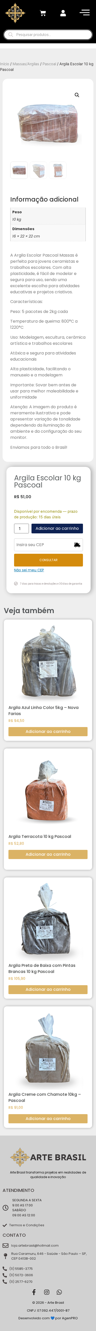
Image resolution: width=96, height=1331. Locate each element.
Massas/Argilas (26, 64)
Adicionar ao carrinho (57, 528)
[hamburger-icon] (83, 13)
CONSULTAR (48, 560)
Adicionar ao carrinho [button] (48, 731)
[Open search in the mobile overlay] (48, 35)
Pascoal (49, 64)
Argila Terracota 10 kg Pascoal (39, 836)
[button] (77, 95)
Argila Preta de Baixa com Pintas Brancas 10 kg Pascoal (42, 968)
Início (4, 64)
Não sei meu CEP (29, 570)
